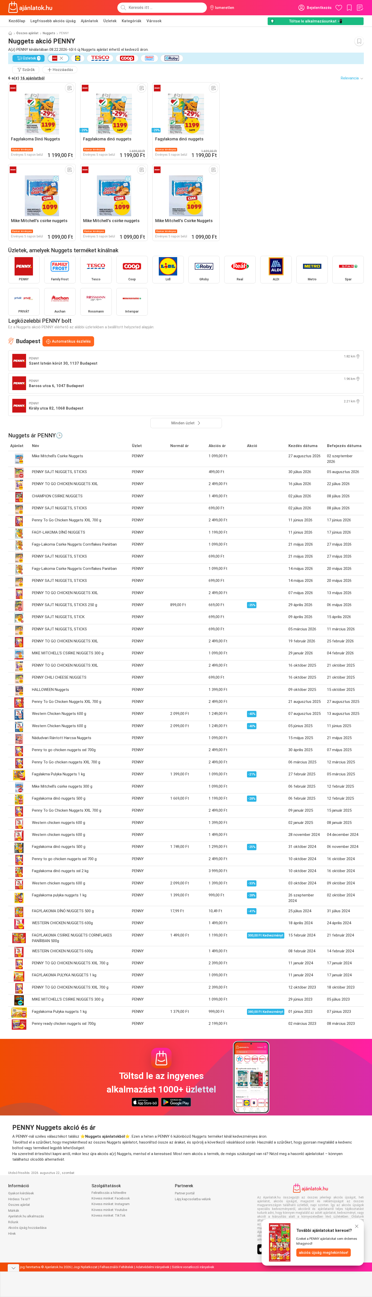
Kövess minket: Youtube (109, 1210)
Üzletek (110, 21)
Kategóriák (131, 21)
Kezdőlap (17, 21)
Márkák (13, 1210)
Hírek (12, 1233)
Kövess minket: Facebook (111, 1198)
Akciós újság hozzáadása (27, 1228)
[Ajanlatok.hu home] (30, 7)
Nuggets (49, 33)
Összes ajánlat (27, 33)
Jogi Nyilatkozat (85, 1267)
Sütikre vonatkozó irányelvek (193, 1267)
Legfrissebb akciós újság (53, 21)
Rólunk (13, 1222)
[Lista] (360, 8)
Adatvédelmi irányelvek (153, 1267)
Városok (154, 21)
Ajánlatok (89, 21)
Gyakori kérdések (21, 1193)
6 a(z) (26, 78)
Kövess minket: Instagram (111, 1204)
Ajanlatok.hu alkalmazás (26, 1216)
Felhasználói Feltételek (116, 1267)
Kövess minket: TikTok (109, 1215)
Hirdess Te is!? (19, 1199)
